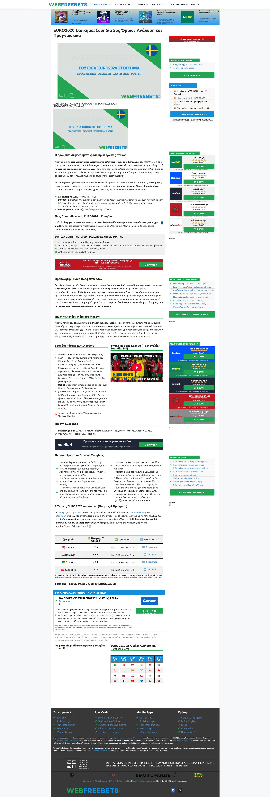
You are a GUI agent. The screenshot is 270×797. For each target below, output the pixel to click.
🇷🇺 (123, 675)
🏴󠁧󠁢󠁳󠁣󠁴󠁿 (141, 680)
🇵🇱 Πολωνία (68, 554)
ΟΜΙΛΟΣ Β (123, 659)
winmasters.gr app (199, 411)
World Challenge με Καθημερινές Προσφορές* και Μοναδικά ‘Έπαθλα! (107, 261)
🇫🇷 (159, 665)
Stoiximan (152, 546)
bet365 (152, 554)
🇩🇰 (123, 670)
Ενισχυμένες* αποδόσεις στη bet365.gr (209, 12)
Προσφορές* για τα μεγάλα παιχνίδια (107, 441)
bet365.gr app (199, 364)
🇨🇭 (115, 670)
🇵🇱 (150, 670)
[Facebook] (173, 790)
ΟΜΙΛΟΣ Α (115, 659)
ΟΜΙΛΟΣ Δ (141, 659)
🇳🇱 (132, 665)
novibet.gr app (199, 379)
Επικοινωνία (88, 781)
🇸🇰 (150, 680)
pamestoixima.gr (138, 512)
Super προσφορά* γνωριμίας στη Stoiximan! (122, 13)
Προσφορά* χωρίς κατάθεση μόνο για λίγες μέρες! (166, 12)
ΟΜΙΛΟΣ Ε (150, 659)
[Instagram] (180, 790)
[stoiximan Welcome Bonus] (149, 601)
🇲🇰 (132, 680)
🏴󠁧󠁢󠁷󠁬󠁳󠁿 (115, 680)
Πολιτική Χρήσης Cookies (119, 781)
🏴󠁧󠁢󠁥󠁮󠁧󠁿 (141, 665)
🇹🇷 (115, 675)
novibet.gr (199, 188)
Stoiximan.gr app (199, 348)
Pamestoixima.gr (199, 204)
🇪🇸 (150, 665)
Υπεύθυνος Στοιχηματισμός (144, 781)
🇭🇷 (141, 670)
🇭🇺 (159, 680)
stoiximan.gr (62, 515)
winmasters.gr (199, 220)
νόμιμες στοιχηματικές (70, 512)
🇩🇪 (159, 670)
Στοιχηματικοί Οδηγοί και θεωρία (65, 740)
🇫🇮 (123, 680)
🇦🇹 (132, 675)
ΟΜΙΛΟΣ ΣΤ (158, 659)
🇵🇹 (159, 675)
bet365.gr (199, 157)
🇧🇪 (123, 665)
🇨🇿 (141, 675)
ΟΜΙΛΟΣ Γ (132, 659)
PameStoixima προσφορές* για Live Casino (81, 13)
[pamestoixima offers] (61, 17)
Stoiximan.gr (199, 173)
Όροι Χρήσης (101, 781)
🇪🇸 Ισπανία (68, 547)
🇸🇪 (150, 675)
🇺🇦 (132, 670)
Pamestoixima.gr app (199, 395)
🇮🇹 (115, 665)
